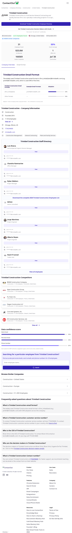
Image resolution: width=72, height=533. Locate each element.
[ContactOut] (11, 3)
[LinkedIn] (9, 19)
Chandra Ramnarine (15, 163)
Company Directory (15, 8)
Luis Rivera (11, 146)
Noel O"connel (13, 255)
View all (34, 325)
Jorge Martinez (13, 219)
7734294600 (9, 129)
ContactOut (4, 8)
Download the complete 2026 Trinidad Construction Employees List (36, 198)
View (36, 151)
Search (37, 367)
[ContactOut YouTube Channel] (7, 502)
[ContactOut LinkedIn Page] (4, 502)
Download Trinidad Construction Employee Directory (36, 24)
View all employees (36, 272)
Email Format (21, 65)
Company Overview (8, 65)
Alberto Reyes (12, 237)
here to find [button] (53, 423)
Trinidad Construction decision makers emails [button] (29, 449)
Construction (26, 8)
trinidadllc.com (10, 132)
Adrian (9, 202)
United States (36, 8)
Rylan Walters (12, 181)
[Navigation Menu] (67, 3)
